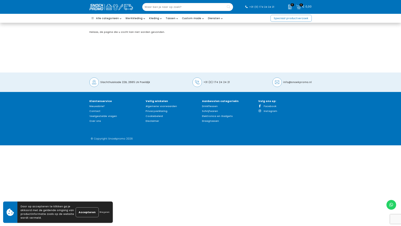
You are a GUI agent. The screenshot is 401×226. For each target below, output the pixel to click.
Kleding (154, 18)
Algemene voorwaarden (161, 106)
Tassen (170, 18)
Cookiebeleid (154, 116)
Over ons (95, 121)
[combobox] (184, 7)
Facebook (269, 106)
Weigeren (104, 212)
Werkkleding (134, 18)
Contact (95, 111)
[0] (289, 7)
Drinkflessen (210, 106)
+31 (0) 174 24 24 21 (261, 6)
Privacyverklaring (156, 111)
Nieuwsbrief (97, 106)
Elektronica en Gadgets (217, 116)
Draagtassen (210, 121)
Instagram (270, 111)
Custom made (191, 18)
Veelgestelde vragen (103, 116)
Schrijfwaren (210, 111)
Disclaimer (152, 121)
